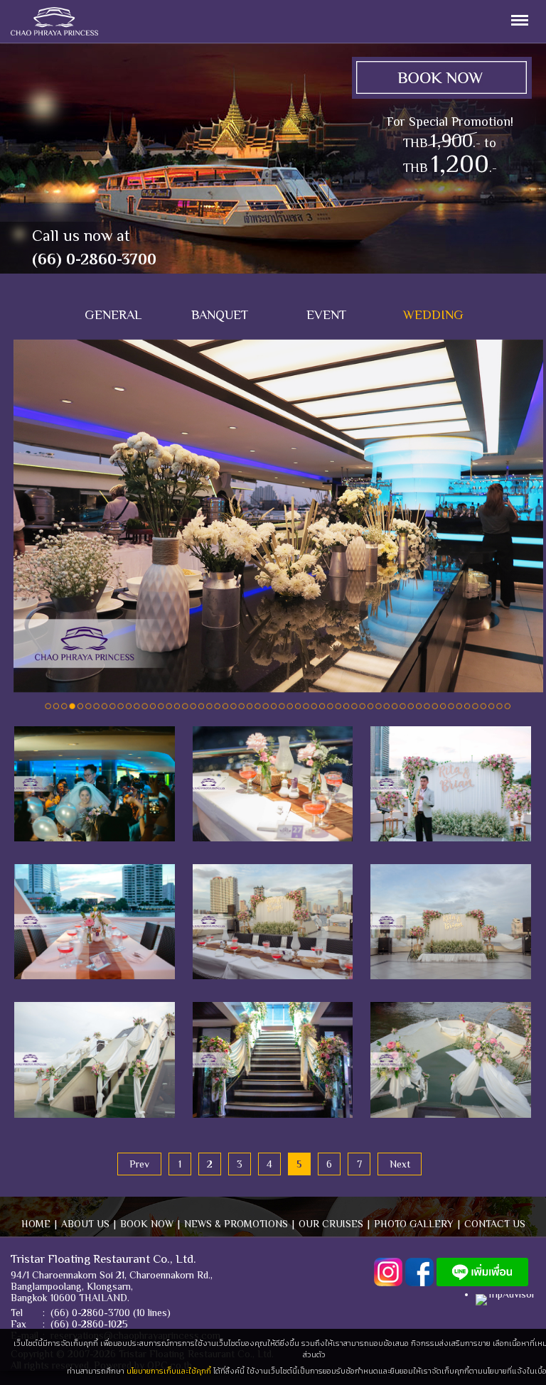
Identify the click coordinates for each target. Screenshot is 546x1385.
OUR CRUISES (331, 1223)
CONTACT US (494, 1223)
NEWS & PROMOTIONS (236, 1223)
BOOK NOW (146, 1223)
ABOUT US (85, 1223)
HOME (35, 1223)
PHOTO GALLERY (414, 1223)
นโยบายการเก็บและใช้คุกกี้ (169, 1371)
